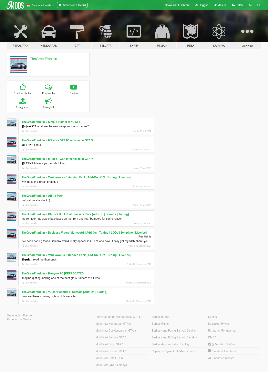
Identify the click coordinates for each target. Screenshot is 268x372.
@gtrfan (27, 259)
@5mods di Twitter (223, 344)
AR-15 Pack (55, 195)
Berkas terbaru (161, 317)
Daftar (239, 5)
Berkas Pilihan (161, 323)
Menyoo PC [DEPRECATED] (66, 273)
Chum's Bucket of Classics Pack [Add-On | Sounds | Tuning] (88, 214)
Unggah (203, 5)
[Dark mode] (250, 5)
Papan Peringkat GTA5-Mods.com (173, 351)
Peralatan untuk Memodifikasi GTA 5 (118, 317)
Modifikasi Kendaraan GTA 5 (113, 323)
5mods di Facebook (223, 351)
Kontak (212, 317)
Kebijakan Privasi (218, 323)
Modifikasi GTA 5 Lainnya (111, 365)
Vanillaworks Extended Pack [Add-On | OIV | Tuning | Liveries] (89, 177)
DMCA (212, 337)
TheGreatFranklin (43, 58)
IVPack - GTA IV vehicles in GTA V (70, 140)
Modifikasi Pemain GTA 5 (111, 351)
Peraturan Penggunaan (222, 330)
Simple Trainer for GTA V (64, 122)
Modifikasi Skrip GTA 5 (109, 344)
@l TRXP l (28, 145)
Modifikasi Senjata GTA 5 (111, 337)
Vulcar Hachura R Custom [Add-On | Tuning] (77, 292)
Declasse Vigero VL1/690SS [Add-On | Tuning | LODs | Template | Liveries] (97, 232)
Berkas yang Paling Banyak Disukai (174, 330)
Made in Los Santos (19, 319)
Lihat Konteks (31, 131)
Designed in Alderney (20, 315)
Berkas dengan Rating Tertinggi (171, 344)
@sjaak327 (29, 126)
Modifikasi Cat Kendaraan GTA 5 (116, 330)
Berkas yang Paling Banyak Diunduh (174, 337)
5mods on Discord (222, 358)
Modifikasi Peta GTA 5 (109, 358)
